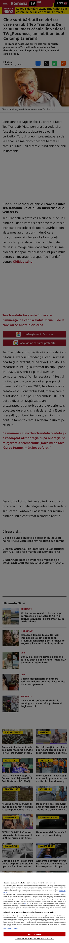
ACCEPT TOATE (34, 934)
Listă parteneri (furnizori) (11, 928)
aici (25, 903)
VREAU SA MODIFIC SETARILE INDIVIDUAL (34, 938)
